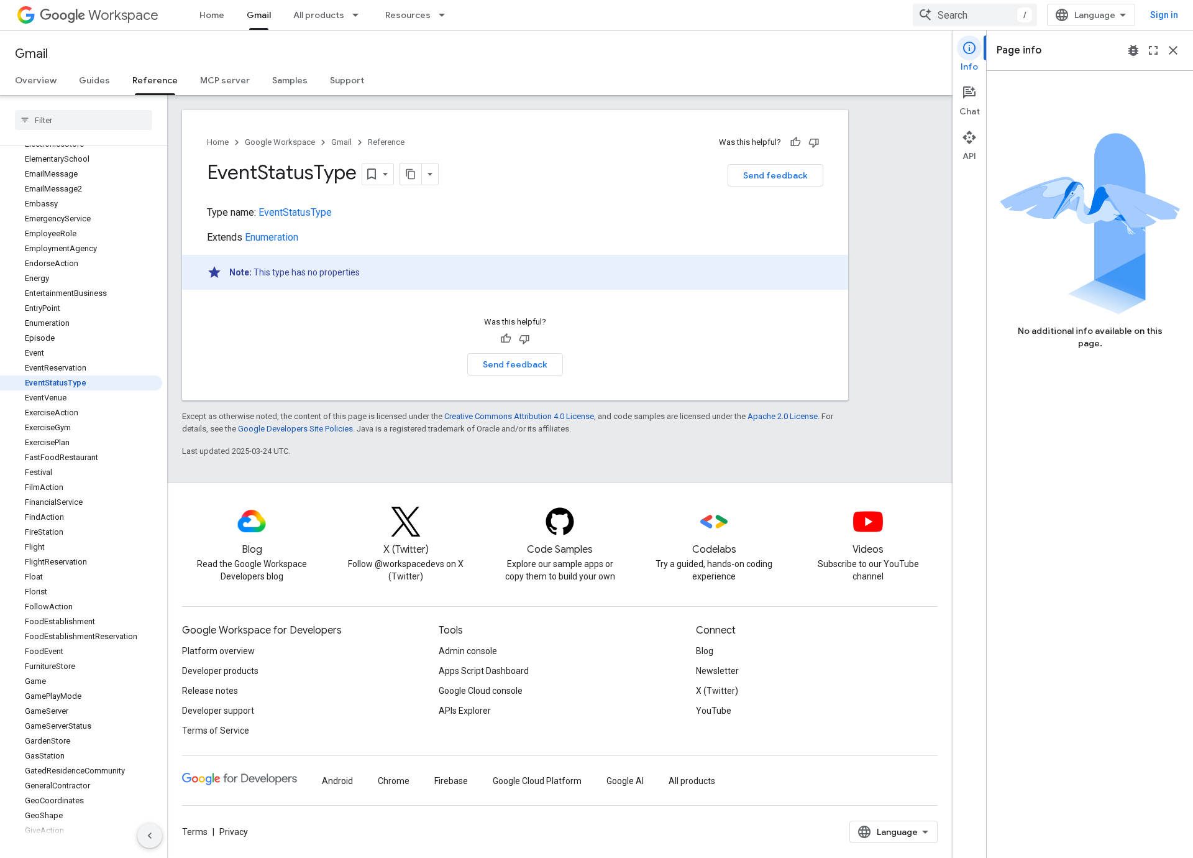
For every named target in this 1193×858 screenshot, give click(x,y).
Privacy (233, 832)
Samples (290, 80)
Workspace (123, 15)
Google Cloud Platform (537, 781)
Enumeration (271, 237)
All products (318, 15)
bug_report (1133, 50)
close (1173, 50)
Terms (195, 832)
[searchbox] (83, 120)
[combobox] (975, 15)
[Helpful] (795, 142)
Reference (155, 80)
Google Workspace (280, 142)
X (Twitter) (717, 691)
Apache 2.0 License (782, 416)
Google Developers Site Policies (295, 428)
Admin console (468, 651)
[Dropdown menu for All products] (359, 15)
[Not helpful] (814, 142)
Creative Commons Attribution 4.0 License (519, 416)
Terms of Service (215, 731)
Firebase (451, 781)
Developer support (218, 711)
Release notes (210, 691)
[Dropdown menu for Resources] (445, 15)
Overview (36, 80)
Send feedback (775, 175)
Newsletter (717, 671)
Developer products (220, 671)
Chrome (393, 781)
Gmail (259, 15)
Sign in (1164, 15)
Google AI (625, 781)
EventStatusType (295, 212)
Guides (94, 80)
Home (211, 15)
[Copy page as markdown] (411, 174)
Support (347, 80)
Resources (408, 15)
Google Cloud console (481, 691)
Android (337, 781)
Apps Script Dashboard (484, 671)
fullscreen (1153, 50)
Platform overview (218, 651)
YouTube (713, 711)
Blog (704, 651)
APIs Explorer (465, 711)
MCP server (225, 80)
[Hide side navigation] (149, 835)
